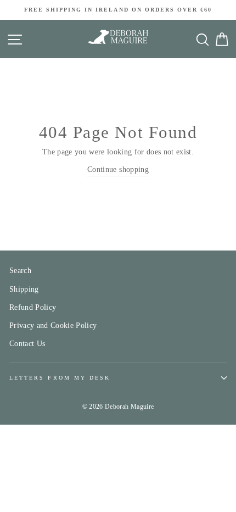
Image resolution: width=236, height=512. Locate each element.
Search (20, 270)
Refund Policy (32, 307)
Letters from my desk (59, 378)
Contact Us (27, 344)
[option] (118, 9)
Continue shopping (118, 169)
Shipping (24, 289)
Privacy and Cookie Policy (53, 325)
